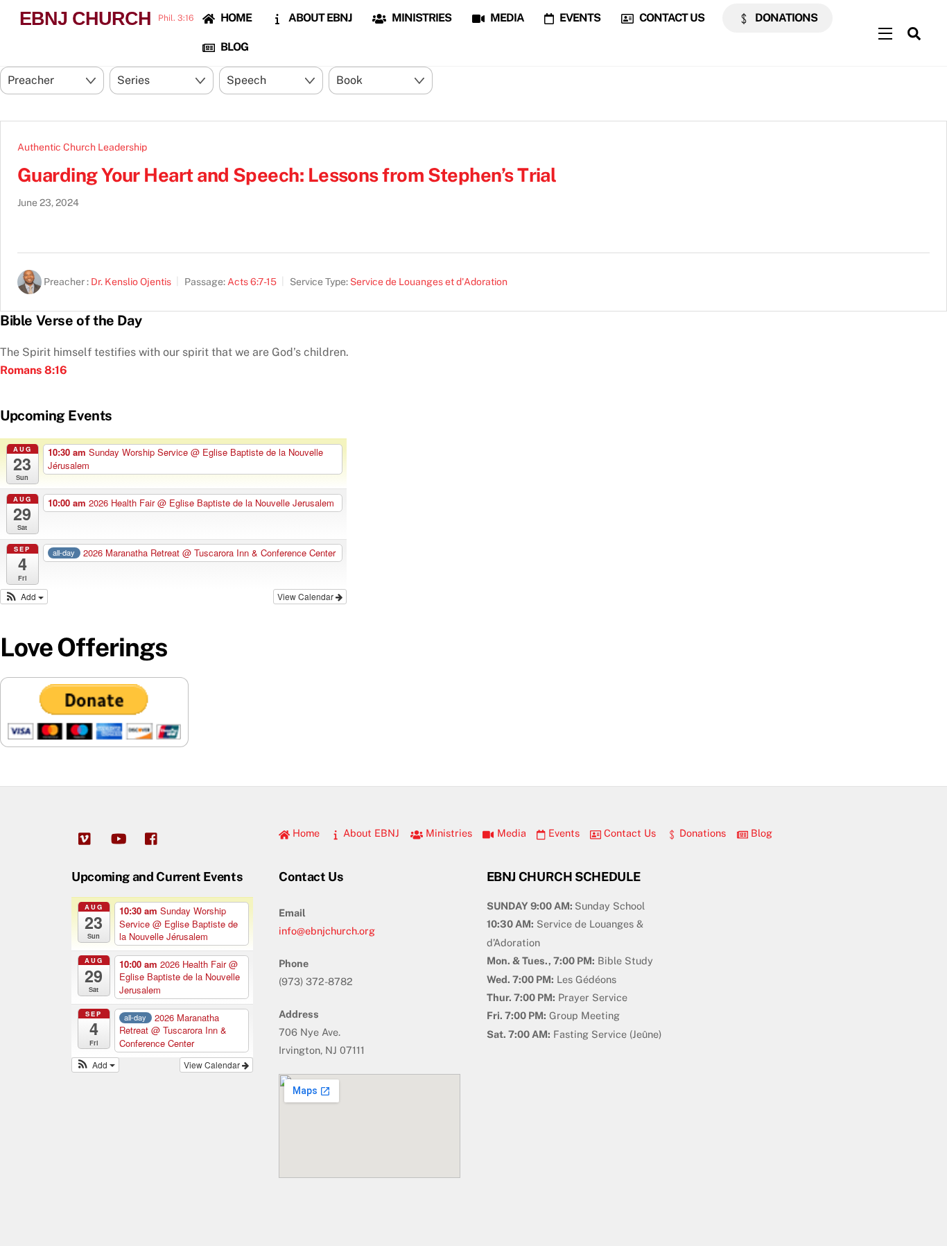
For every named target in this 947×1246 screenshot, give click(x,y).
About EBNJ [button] (369, 833)
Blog (233, 46)
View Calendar (306, 596)
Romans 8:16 (33, 370)
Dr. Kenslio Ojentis (131, 281)
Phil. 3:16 (175, 18)
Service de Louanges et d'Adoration (428, 281)
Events (578, 17)
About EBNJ (318, 17)
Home (235, 17)
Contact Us (670, 17)
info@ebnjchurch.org (327, 931)
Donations (785, 17)
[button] (24, 597)
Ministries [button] (447, 833)
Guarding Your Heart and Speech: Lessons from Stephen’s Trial (286, 175)
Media (506, 17)
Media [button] (509, 833)
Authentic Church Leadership (82, 147)
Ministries (420, 17)
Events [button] (563, 833)
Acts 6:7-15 (252, 281)
